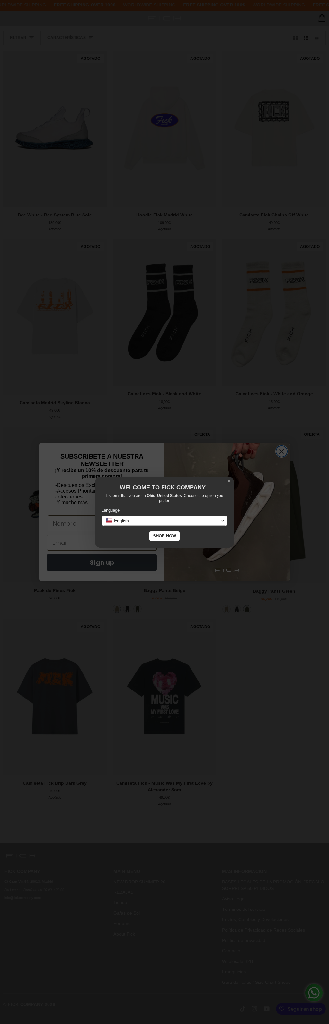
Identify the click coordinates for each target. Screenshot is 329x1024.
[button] (164, 521)
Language (111, 510)
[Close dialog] (229, 481)
